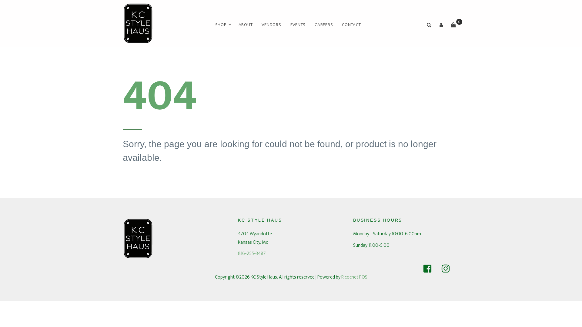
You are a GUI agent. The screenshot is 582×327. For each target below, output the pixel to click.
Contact (351, 24)
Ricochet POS (354, 277)
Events (298, 24)
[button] (441, 25)
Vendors (271, 24)
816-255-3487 (252, 253)
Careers (324, 24)
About (246, 24)
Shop (220, 24)
